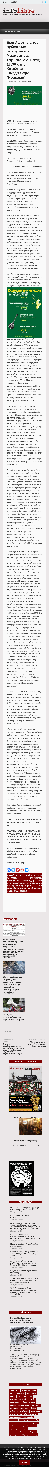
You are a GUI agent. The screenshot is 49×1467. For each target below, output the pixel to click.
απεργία (13, 1405)
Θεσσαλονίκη (31, 1393)
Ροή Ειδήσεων (25, 1202)
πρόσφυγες (14, 1429)
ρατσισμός (14, 1435)
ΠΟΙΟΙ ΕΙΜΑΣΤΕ (20, 1118)
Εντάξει (24, 1462)
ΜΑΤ (19, 1396)
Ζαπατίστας (20, 1393)
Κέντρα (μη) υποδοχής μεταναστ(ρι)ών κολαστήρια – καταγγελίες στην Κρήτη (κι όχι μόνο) (25, 1236)
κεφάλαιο (13, 1423)
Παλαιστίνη (23, 1399)
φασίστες (33, 1435)
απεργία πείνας (24, 1405)
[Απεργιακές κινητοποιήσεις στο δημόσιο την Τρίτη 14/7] (13, 1012)
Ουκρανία (13, 1399)
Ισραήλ (12, 1396)
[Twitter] (45, 2)
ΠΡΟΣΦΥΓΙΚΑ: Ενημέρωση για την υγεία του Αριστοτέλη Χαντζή (24, 1209)
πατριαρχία (25, 1426)
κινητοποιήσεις (24, 1423)
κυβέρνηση (14, 1426)
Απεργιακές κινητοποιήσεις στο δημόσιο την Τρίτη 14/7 (13, 1017)
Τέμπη (24, 1402)
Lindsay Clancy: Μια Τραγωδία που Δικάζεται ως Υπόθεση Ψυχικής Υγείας (24, 1254)
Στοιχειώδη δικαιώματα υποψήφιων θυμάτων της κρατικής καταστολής (21, 1320)
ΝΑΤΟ (25, 1396)
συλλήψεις (24, 1435)
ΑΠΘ (17, 1390)
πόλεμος (24, 1429)
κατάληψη (13, 1420)
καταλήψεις (24, 1420)
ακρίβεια (32, 1402)
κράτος (34, 1423)
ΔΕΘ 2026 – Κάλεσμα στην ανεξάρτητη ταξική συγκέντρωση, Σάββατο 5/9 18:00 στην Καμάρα (23, 1263)
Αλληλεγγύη (26, 1390)
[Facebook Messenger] (27, 868)
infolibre (28, 81)
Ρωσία (32, 1399)
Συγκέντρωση (15, 1402)
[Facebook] (43, 2)
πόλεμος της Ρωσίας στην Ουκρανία (23, 1432)
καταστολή (34, 1420)
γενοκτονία (14, 1408)
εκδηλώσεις (24, 1411)
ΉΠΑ (12, 1390)
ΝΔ (31, 1396)
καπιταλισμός (28, 1417)
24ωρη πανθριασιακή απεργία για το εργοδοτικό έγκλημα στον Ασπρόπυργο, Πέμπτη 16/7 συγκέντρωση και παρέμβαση (12, 984)
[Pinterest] (18, 868)
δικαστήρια (24, 1408)
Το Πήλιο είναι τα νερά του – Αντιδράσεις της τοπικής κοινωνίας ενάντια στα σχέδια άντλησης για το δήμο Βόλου (24, 1291)
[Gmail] (22, 868)
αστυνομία (35, 1405)
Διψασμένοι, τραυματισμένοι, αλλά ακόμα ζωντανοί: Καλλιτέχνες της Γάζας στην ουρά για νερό (24, 1280)
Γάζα (34, 1390)
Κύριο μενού (14, 32)
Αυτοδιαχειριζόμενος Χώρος (25, 1141)
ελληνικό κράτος (16, 1414)
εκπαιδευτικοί (35, 1411)
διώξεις (33, 1408)
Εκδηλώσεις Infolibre (25, 1061)
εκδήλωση (14, 1411)
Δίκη (11, 1393)
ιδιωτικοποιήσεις (30, 1414)
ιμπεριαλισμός (15, 1417)
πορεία (33, 1426)
